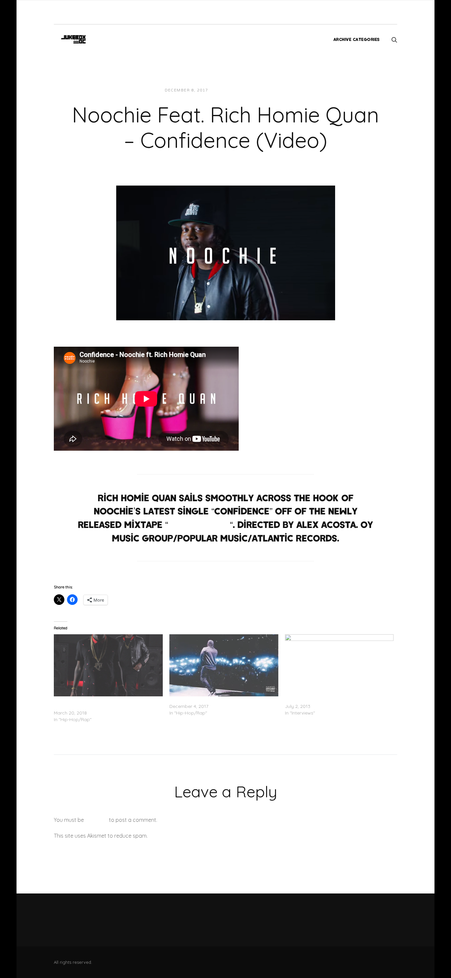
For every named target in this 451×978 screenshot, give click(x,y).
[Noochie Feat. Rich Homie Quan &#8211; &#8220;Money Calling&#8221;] (108, 665)
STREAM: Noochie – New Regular (204, 700)
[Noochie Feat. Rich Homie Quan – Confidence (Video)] (225, 252)
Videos (273, 90)
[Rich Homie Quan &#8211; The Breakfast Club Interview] (339, 665)
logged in (96, 820)
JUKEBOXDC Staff (236, 90)
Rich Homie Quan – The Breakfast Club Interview (338, 700)
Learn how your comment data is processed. (203, 835)
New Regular (199, 524)
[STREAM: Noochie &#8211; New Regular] (223, 665)
